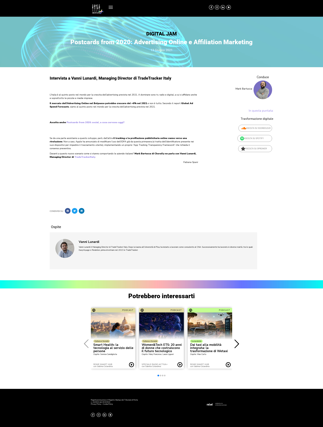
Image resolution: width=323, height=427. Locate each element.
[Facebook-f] (211, 7)
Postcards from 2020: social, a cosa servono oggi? (96, 122)
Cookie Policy (108, 404)
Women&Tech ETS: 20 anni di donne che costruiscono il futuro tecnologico (162, 348)
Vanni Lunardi (89, 242)
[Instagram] (217, 7)
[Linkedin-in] (223, 7)
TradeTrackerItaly (84, 156)
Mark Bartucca (243, 88)
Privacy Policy (96, 404)
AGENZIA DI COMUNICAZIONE (221, 404)
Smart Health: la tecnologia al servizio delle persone (113, 348)
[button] (68, 211)
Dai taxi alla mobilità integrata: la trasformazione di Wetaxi (209, 348)
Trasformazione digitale (257, 119)
